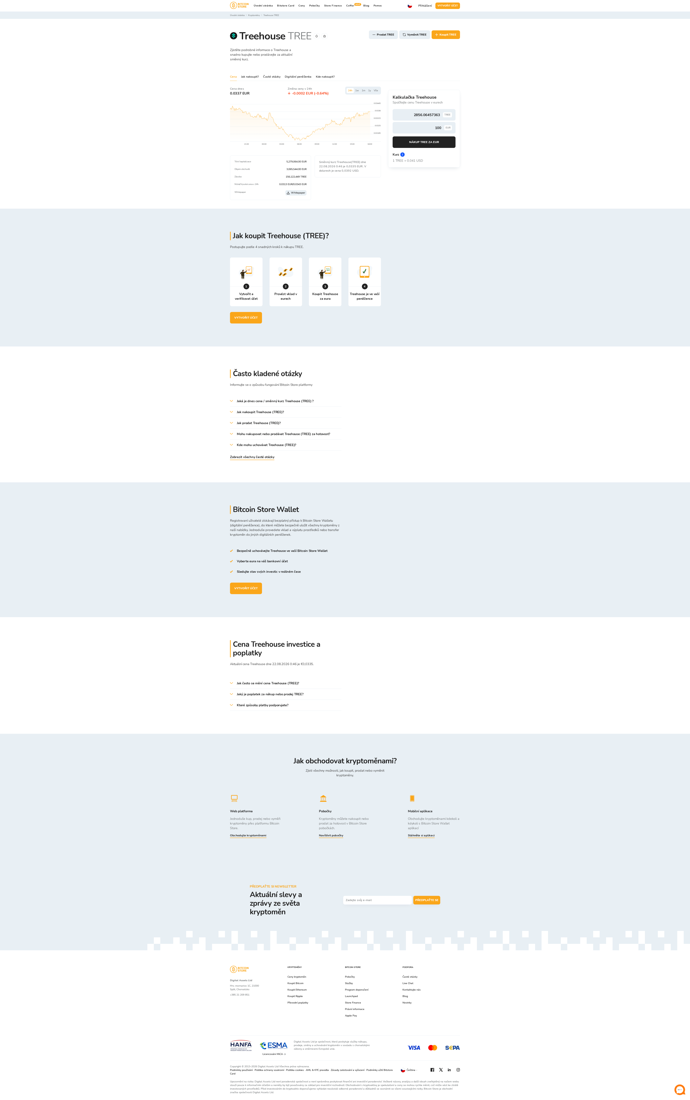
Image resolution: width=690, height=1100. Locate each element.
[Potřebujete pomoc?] (680, 1090)
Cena (233, 77)
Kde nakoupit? (325, 77)
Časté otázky (271, 77)
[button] (285, 401)
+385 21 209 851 (239, 994)
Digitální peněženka (298, 77)
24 (350, 90)
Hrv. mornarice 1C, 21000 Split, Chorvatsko (244, 987)
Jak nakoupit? (250, 77)
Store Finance (333, 5)
